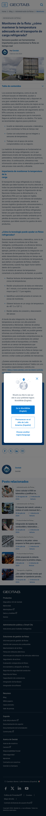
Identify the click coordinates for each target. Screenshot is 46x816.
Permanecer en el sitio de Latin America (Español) (23, 422)
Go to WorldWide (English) (23, 409)
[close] (37, 378)
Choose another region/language (23, 433)
